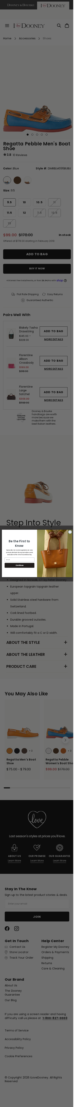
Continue (18, 565)
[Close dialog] (68, 532)
